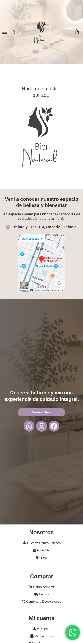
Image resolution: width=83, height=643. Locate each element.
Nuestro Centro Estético (43, 543)
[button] (5, 32)
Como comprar (43, 587)
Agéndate (43, 550)
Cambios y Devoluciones (43, 601)
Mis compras (43, 636)
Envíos (43, 594)
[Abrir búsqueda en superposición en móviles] (13, 32)
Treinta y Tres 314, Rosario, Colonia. (45, 227)
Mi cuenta (43, 629)
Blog (43, 557)
